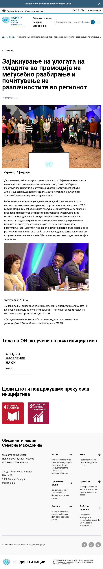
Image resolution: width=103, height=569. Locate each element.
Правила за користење (61, 564)
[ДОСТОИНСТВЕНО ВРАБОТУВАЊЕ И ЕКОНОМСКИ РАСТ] (39, 413)
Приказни (13, 37)
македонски (94, 10)
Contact (55, 560)
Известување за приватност (63, 562)
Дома (4, 37)
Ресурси (56, 506)
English (75, 10)
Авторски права (65, 560)
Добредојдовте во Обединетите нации (24, 11)
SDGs (82, 454)
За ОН (55, 454)
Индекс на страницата (84, 562)
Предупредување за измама (83, 560)
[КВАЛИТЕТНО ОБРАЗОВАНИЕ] (13, 413)
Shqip (83, 10)
